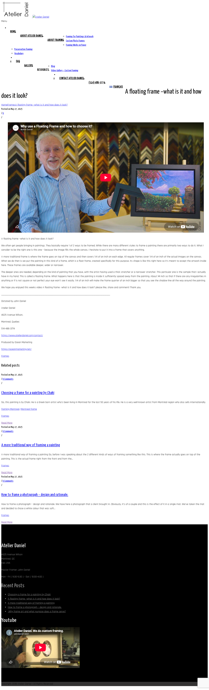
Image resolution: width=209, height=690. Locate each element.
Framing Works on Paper (76, 45)
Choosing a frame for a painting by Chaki (27, 393)
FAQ (18, 61)
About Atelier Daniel (31, 35)
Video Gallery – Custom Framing (64, 70)
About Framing (56, 40)
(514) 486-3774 (97, 82)
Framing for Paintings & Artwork (79, 36)
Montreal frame (29, 409)
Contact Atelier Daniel (71, 78)
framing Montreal (10, 409)
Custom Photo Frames (75, 41)
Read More (6, 423)
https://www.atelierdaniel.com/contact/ (22, 335)
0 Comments (8, 379)
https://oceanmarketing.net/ (16, 349)
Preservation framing (23, 49)
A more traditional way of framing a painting (30, 445)
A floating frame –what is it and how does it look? (41, 105)
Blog (53, 66)
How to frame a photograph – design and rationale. (34, 495)
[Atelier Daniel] (25, 17)
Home (13, 31)
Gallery (28, 65)
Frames (11, 105)
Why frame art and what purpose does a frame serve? (37, 611)
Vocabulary (19, 53)
